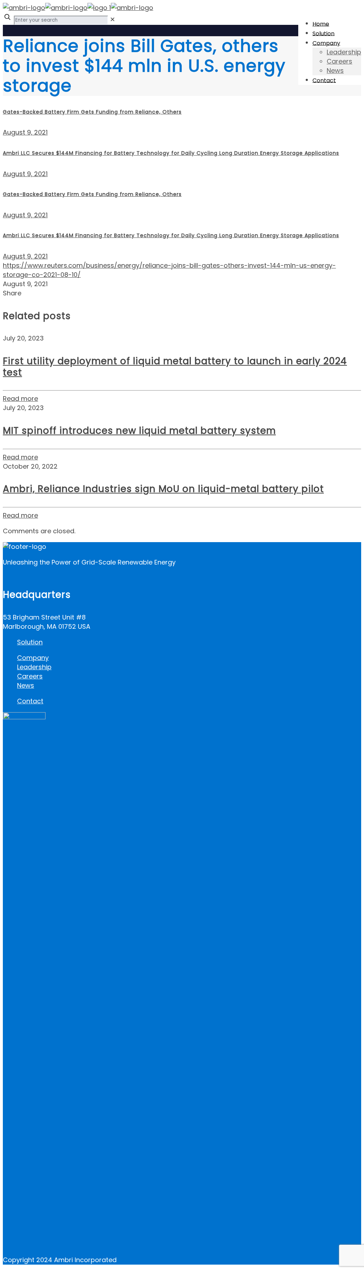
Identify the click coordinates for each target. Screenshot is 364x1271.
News (25, 685)
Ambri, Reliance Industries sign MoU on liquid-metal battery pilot (163, 488)
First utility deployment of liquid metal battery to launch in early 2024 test (175, 367)
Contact (30, 701)
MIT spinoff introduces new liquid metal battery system (139, 430)
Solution (30, 642)
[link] (112, 19)
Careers (30, 676)
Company (33, 657)
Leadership (34, 666)
